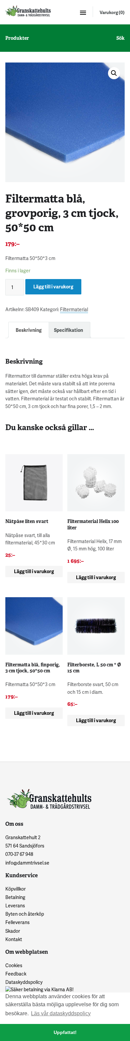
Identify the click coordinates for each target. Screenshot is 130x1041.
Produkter (17, 38)
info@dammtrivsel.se (27, 863)
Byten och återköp (24, 914)
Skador (12, 931)
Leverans (15, 905)
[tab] (28, 330)
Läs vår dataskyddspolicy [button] (61, 1013)
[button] (114, 73)
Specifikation (68, 330)
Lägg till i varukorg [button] (34, 571)
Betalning (15, 897)
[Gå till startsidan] (27, 10)
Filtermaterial (74, 309)
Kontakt (13, 939)
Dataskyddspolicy (24, 982)
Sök (120, 38)
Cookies (13, 965)
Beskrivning (29, 330)
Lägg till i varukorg (53, 286)
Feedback (15, 973)
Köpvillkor (15, 889)
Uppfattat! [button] (65, 1032)
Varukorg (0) (112, 12)
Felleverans (17, 922)
